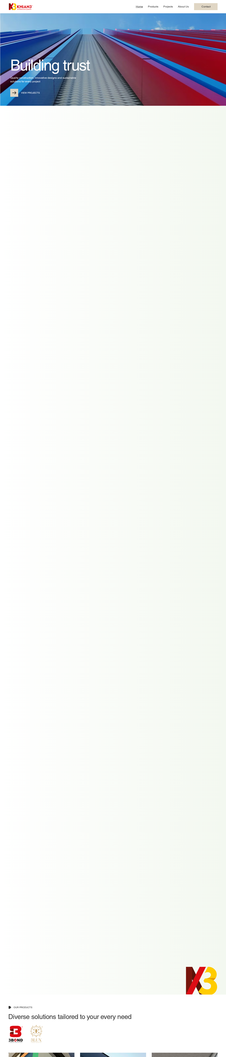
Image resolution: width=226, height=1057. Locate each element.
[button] (153, 6)
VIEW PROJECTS (30, 92)
